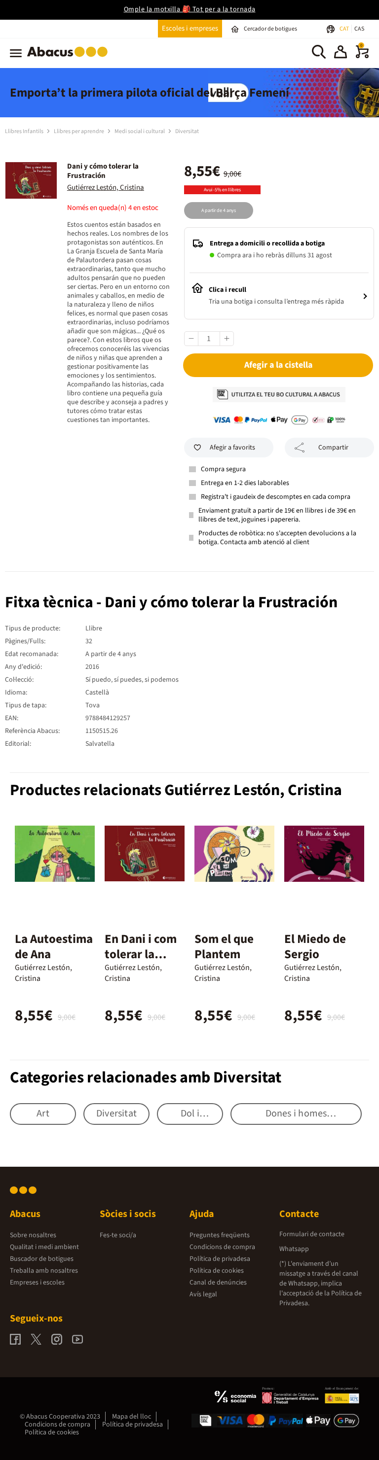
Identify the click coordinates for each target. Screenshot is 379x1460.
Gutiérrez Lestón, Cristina (105, 187)
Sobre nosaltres (33, 1235)
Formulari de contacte (311, 1234)
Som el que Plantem (224, 946)
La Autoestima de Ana (54, 946)
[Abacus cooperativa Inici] (70, 58)
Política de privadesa (220, 1259)
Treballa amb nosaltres (44, 1271)
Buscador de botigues (42, 1259)
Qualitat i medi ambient (44, 1247)
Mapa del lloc (131, 1417)
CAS (359, 29)
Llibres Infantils (24, 131)
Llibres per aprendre (79, 131)
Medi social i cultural (140, 131)
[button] (340, 53)
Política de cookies (217, 1271)
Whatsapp (294, 1249)
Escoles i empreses (190, 28)
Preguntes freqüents (220, 1235)
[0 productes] (362, 56)
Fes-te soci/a (118, 1235)
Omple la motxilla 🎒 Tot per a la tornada (190, 9)
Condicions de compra (222, 1247)
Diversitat (187, 131)
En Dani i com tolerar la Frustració (141, 954)
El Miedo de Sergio (315, 946)
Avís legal (203, 1294)
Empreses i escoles (37, 1282)
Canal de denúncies (218, 1282)
